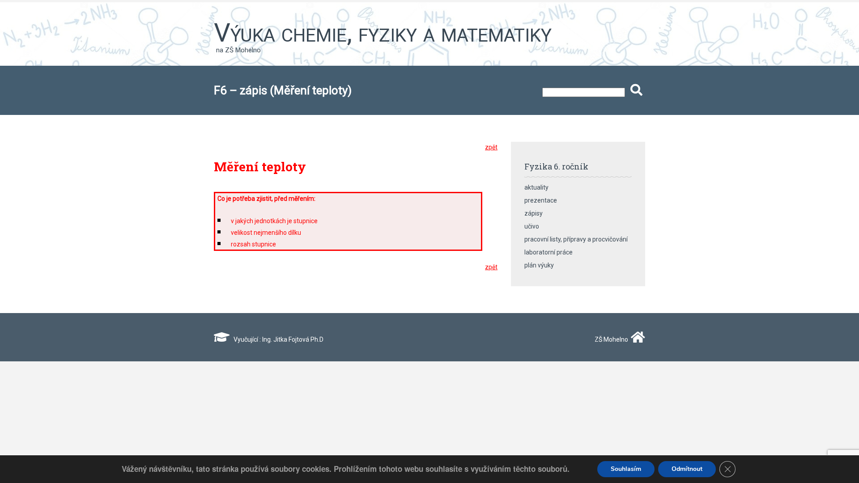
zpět (491, 147)
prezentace (540, 200)
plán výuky (539, 265)
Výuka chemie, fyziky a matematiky (383, 32)
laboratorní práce (548, 252)
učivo (531, 226)
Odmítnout (687, 469)
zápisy (533, 213)
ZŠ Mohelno (611, 339)
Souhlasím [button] (626, 469)
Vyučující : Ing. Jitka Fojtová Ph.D (276, 339)
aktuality (536, 187)
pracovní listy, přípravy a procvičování (576, 239)
